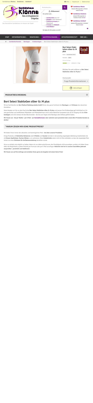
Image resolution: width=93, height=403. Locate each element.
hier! (82, 10)
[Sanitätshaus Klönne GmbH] (20, 13)
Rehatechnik (34, 37)
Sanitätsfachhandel (50, 37)
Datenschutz (86, 2)
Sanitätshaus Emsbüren (79, 14)
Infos (67, 2)
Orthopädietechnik (19, 37)
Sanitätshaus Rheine (79, 6)
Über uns (83, 37)
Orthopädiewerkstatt (69, 37)
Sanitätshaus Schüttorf (79, 21)
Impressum (75, 2)
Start (7, 37)
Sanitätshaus (8, 1)
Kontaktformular (39, 118)
